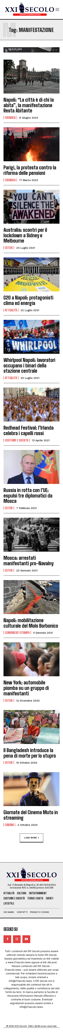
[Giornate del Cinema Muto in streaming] (31, 789)
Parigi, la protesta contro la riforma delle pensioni (30, 170)
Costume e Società (16, 440)
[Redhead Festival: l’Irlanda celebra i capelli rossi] (31, 404)
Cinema (9, 824)
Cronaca (10, 117)
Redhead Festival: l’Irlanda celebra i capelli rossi (29, 430)
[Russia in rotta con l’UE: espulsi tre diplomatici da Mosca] (31, 467)
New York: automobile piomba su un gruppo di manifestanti (26, 687)
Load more (30, 837)
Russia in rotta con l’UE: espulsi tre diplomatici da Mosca (28, 495)
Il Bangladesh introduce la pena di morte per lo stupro (30, 753)
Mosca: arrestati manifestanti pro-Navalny (29, 560)
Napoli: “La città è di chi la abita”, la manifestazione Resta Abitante (29, 105)
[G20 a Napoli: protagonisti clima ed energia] (31, 274)
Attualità (11, 310)
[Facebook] (7, 939)
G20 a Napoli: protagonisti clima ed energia (28, 300)
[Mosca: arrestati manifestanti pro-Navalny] (31, 535)
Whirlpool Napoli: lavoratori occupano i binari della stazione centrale (29, 365)
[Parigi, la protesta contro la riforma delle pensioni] (31, 144)
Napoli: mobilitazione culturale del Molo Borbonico (31, 623)
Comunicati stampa (17, 632)
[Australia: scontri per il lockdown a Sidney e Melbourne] (31, 207)
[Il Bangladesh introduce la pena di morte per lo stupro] (31, 727)
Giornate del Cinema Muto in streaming (31, 815)
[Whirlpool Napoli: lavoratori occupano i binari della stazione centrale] (31, 337)
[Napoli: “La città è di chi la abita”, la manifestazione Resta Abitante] (31, 77)
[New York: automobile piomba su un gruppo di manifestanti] (31, 659)
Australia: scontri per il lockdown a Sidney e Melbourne (25, 235)
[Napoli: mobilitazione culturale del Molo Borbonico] (31, 597)
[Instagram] (17, 939)
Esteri (9, 247)
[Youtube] (26, 939)
